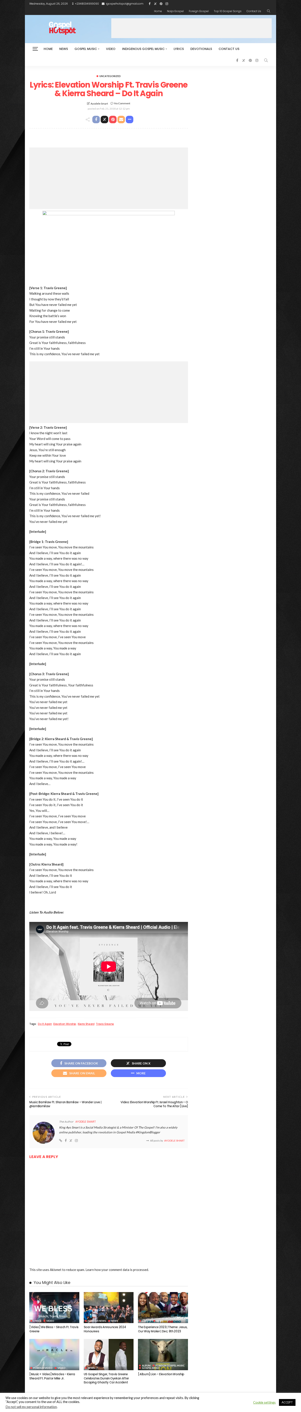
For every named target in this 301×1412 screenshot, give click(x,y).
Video (110, 49)
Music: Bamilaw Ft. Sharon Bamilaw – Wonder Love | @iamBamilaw (65, 1104)
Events (146, 1321)
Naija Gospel (175, 11)
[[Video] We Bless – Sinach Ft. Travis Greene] (54, 1307)
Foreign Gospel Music (170, 1365)
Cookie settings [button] (264, 1402)
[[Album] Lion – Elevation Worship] (163, 1354)
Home (158, 11)
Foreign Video (42, 1368)
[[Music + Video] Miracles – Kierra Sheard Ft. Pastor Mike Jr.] (54, 1354)
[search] (269, 11)
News (63, 49)
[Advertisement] (191, 28)
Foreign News (97, 1321)
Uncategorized (110, 76)
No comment (122, 103)
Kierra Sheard (86, 1024)
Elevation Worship (64, 1024)
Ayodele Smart (99, 103)
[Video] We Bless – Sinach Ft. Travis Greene (53, 1329)
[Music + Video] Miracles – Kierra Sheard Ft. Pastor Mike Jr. (52, 1376)
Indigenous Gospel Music (143, 49)
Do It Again (45, 1024)
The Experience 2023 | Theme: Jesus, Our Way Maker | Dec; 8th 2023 (162, 1329)
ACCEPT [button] (287, 1402)
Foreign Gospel (199, 11)
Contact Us (254, 11)
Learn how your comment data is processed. (117, 1270)
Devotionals (201, 49)
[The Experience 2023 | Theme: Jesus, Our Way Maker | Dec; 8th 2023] (163, 1307)
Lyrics (179, 49)
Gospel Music (85, 49)
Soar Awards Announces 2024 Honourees (105, 1329)
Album (146, 1365)
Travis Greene (105, 1024)
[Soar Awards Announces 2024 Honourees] (109, 1307)
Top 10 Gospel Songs (228, 11)
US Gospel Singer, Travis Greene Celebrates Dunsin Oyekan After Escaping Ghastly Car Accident (106, 1378)
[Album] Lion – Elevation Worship (161, 1374)
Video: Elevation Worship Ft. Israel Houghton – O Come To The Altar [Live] (154, 1104)
